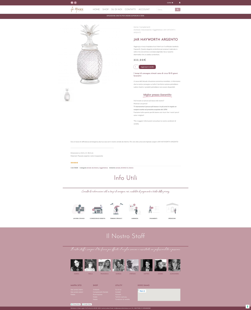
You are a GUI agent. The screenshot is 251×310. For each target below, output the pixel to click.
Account (144, 9)
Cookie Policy (87, 304)
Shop (105, 9)
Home (96, 9)
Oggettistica (157, 30)
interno (131, 168)
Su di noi (116, 9)
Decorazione (146, 30)
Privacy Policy (76, 304)
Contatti (130, 9)
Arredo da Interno (93, 168)
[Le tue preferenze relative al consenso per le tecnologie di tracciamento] (247, 306)
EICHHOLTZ (124, 168)
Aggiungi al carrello (147, 67)
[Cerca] (178, 9)
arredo (118, 168)
